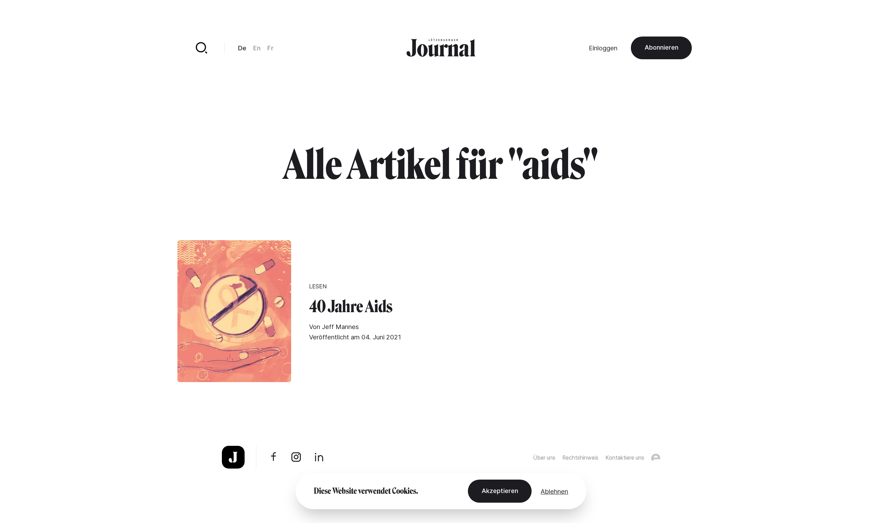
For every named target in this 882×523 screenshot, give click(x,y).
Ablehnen (554, 491)
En (256, 48)
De (242, 48)
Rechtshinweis (580, 457)
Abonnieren (661, 47)
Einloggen (603, 48)
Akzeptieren (500, 490)
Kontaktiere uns (624, 457)
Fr (270, 48)
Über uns (544, 457)
